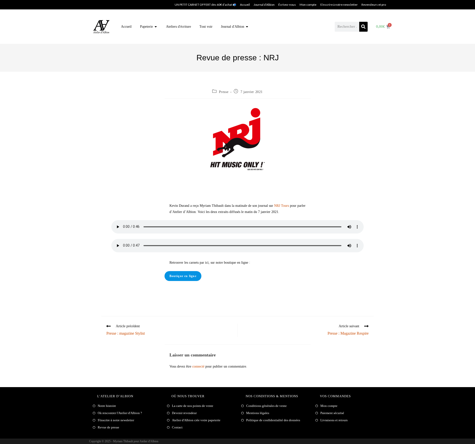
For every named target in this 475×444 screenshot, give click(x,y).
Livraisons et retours (334, 420)
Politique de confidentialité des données (273, 420)
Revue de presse (108, 427)
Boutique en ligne (182, 276)
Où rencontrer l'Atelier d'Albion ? (120, 413)
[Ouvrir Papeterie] (156, 26)
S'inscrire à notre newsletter (116, 420)
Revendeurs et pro (373, 4)
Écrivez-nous (287, 4)
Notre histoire (107, 406)
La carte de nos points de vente (192, 406)
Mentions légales (257, 413)
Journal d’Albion (264, 4)
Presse (224, 92)
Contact (177, 427)
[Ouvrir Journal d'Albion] (247, 26)
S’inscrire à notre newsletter (339, 4)
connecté (198, 366)
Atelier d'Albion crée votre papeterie (196, 420)
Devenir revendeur (184, 413)
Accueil (245, 4)
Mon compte (308, 4)
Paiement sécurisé (332, 413)
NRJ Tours (281, 206)
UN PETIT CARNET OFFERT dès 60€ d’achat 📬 (205, 4)
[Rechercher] (363, 27)
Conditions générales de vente (266, 406)
